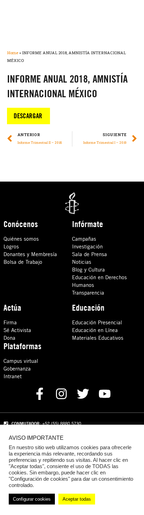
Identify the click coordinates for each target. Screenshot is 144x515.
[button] (28, 116)
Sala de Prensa (89, 254)
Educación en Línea (95, 330)
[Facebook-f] (39, 393)
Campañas (84, 238)
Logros (11, 246)
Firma (10, 322)
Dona (9, 337)
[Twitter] (83, 393)
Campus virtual (20, 361)
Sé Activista (17, 330)
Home (12, 52)
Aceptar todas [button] (77, 499)
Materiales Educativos (97, 337)
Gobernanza (17, 368)
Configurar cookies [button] (32, 499)
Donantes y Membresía (30, 254)
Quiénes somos (21, 238)
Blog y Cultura (88, 269)
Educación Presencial (97, 322)
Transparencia (88, 292)
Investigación (87, 246)
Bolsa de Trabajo (22, 262)
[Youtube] (104, 393)
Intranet (12, 376)
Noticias (81, 262)
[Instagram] (61, 393)
